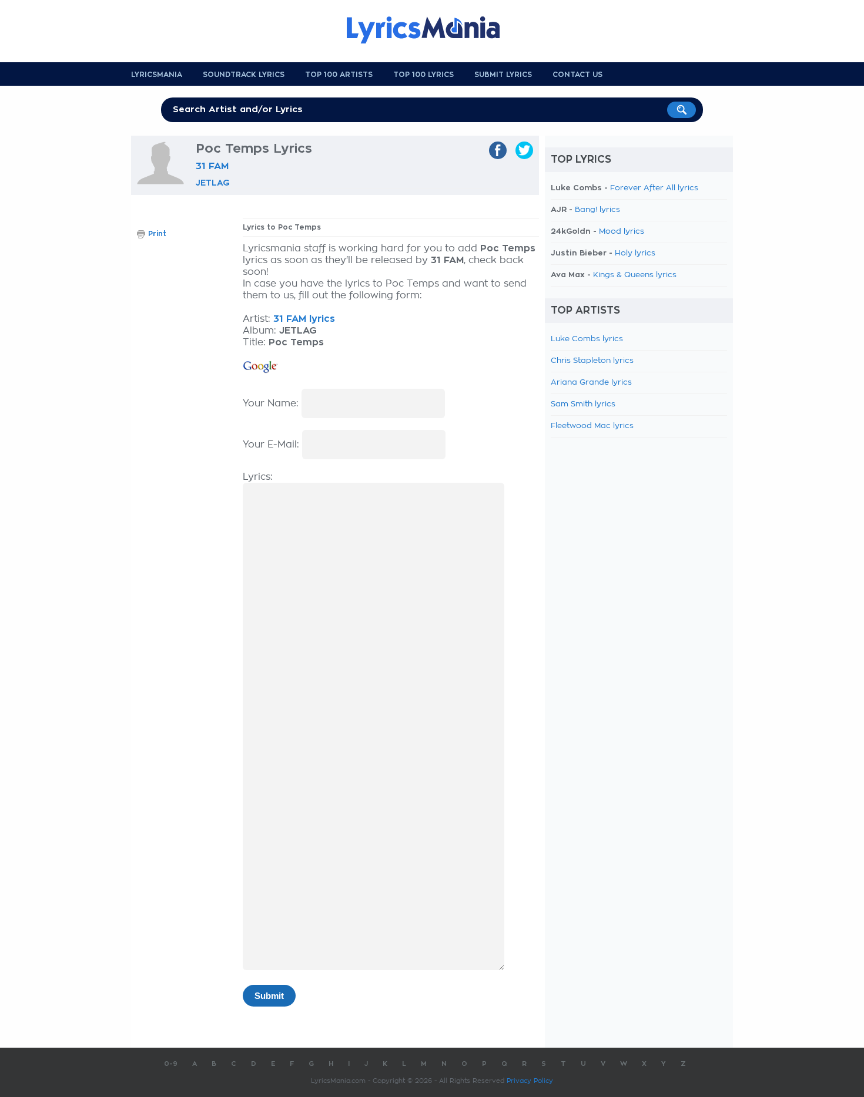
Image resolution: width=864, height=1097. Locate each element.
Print (157, 233)
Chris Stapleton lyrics (592, 361)
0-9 (171, 1064)
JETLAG (213, 183)
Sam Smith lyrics (583, 404)
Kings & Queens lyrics (635, 275)
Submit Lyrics (503, 74)
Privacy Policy (530, 1081)
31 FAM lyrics (304, 319)
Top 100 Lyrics (423, 74)
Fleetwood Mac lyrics (592, 426)
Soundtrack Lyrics (243, 74)
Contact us (577, 74)
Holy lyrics (635, 253)
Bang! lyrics (597, 210)
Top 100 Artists (339, 74)
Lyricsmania (156, 74)
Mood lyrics (621, 231)
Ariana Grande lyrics (591, 382)
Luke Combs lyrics (587, 339)
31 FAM (212, 166)
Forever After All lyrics (654, 188)
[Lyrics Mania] (432, 30)
